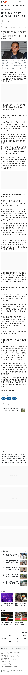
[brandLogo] (4, 1)
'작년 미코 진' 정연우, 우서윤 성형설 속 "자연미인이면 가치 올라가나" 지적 (13, 562)
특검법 (8, 398)
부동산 (10, 635)
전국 (3, 632)
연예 (2, 591)
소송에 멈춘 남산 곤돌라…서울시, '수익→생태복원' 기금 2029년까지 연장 (11, 409)
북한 (17, 632)
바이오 (24, 635)
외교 (10, 632)
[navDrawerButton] (26, 2)
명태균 (3, 398)
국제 (24, 629)
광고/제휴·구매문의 (10, 648)
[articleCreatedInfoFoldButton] (16, 24)
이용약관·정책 (19, 648)
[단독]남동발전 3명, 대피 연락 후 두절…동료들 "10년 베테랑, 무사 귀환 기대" (13, 583)
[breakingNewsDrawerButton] (23, 2)
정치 (2, 9)
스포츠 (3, 610)
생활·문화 (3, 638)
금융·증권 (24, 632)
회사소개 (3, 648)
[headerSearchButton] (20, 2)
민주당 (14, 398)
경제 (17, 629)
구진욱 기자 (6, 21)
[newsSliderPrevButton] (21, 551)
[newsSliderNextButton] (25, 551)
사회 (10, 629)
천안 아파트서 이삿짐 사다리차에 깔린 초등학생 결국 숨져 (13, 576)
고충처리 (25, 648)
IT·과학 (17, 635)
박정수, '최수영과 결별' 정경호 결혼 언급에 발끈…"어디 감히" (13, 556)
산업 (3, 635)
